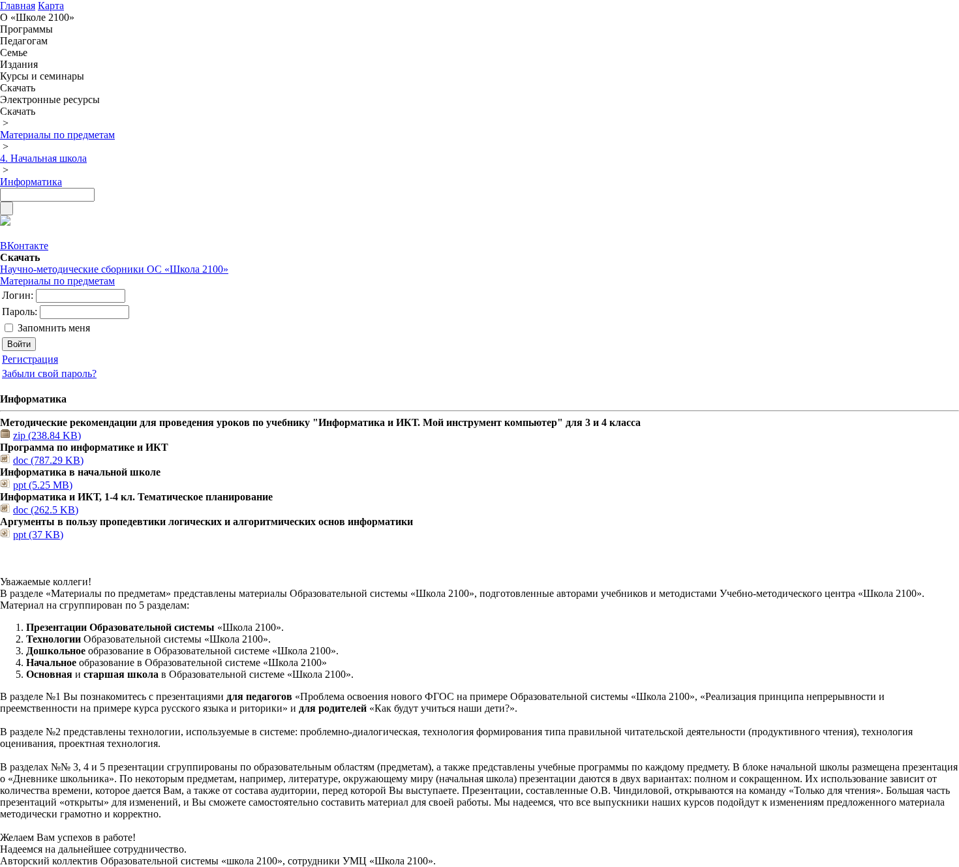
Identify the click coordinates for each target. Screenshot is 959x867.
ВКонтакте (24, 245)
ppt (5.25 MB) (42, 485)
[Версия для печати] (5, 222)
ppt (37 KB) (38, 534)
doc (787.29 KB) (48, 460)
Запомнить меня (54, 327)
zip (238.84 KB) (47, 435)
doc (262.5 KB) (45, 509)
